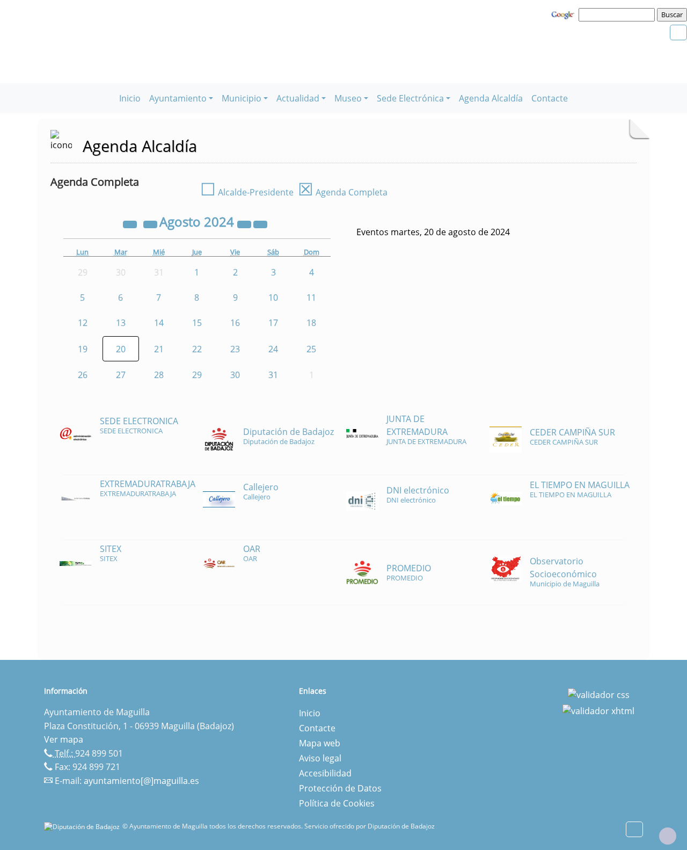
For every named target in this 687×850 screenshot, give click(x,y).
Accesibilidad (325, 773)
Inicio (130, 98)
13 (121, 323)
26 (82, 375)
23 (235, 349)
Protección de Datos (340, 788)
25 (311, 349)
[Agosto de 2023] (131, 223)
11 (311, 297)
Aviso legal (320, 758)
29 (197, 375)
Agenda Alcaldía (491, 98)
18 (311, 323)
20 (121, 349)
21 (159, 349)
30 (235, 375)
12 (82, 323)
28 (159, 375)
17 (273, 323)
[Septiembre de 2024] (260, 223)
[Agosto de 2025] (245, 223)
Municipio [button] (241, 98)
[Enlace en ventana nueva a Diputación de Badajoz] (83, 826)
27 (121, 375)
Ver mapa (63, 739)
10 (273, 297)
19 (82, 349)
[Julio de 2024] (151, 223)
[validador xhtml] (598, 710)
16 (235, 323)
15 (197, 323)
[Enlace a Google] (564, 14)
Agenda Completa (343, 192)
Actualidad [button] (297, 98)
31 (273, 375)
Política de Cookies (337, 803)
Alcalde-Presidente (247, 192)
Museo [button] (348, 98)
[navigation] (618, 14)
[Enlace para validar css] (599, 694)
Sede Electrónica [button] (410, 98)
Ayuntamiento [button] (178, 98)
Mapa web (319, 743)
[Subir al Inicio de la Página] (667, 836)
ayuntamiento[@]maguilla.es (141, 781)
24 (273, 349)
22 (197, 349)
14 (159, 323)
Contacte (549, 98)
